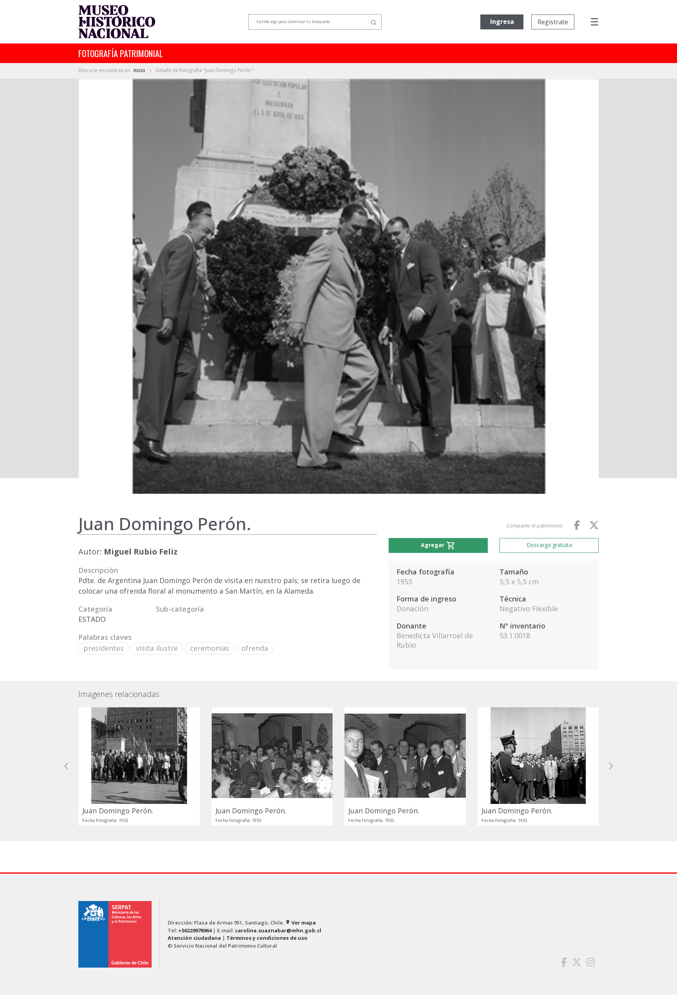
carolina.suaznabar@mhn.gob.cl (278, 930)
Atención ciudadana (194, 937)
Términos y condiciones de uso (267, 937)
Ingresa (502, 21)
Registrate (553, 22)
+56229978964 (195, 930)
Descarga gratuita (549, 545)
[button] (66, 766)
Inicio (140, 70)
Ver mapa (300, 922)
